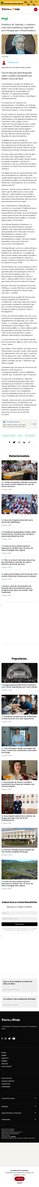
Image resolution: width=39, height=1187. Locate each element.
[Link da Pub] (19, 3)
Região (4, 1055)
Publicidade (6, 1087)
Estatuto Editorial (8, 1081)
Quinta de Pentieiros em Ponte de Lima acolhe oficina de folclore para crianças (19, 575)
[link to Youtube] (13, 1038)
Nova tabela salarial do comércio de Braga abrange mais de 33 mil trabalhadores (18, 796)
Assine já (19, 1179)
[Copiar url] (29, 442)
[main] (19, 512)
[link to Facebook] (2, 1038)
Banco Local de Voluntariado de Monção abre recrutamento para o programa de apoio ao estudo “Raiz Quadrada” (19, 588)
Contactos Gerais (8, 1098)
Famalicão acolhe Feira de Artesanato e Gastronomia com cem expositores (17, 697)
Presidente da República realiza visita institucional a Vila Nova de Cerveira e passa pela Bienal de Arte (19, 534)
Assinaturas (6, 1084)
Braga (4, 1052)
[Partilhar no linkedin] (24, 442)
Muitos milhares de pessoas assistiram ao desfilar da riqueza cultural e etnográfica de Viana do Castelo (18, 497)
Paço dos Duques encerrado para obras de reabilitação (18, 521)
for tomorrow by (8, 1136)
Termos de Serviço (22, 930)
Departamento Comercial (11, 1113)
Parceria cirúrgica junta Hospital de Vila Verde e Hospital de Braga (19, 830)
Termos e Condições (8, 1130)
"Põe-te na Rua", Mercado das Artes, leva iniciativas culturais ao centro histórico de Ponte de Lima (18, 562)
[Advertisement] (19, 623)
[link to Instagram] (5, 1038)
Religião (4, 1061)
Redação (5, 1106)
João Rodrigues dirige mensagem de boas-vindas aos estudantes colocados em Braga (19, 728)
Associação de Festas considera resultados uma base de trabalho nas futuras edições (18, 762)
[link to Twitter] (9, 1038)
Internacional (6, 1066)
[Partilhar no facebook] (9, 442)
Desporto (5, 1058)
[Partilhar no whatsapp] (19, 442)
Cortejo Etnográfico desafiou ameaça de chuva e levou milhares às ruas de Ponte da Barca (18, 463)
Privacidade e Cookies (8, 1129)
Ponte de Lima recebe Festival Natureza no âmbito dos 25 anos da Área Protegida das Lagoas (18, 548)
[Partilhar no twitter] (14, 442)
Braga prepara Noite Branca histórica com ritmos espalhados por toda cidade (18, 665)
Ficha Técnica (7, 1078)
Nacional (5, 1064)
